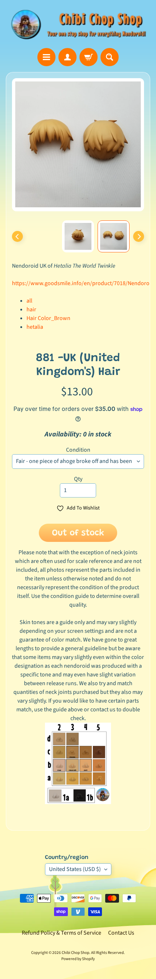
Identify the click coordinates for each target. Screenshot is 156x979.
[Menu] (46, 57)
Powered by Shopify (78, 959)
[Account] (67, 57)
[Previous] (17, 236)
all (29, 301)
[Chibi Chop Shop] (78, 24)
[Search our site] (109, 57)
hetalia (34, 327)
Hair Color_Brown (48, 318)
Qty (78, 479)
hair (31, 309)
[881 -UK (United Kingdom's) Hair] (114, 236)
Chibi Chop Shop (75, 952)
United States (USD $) (75, 869)
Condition (78, 450)
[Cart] (88, 57)
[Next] (138, 236)
